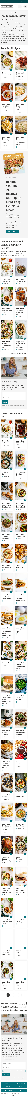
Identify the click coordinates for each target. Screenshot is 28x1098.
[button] (14, 1071)
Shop (20, 1090)
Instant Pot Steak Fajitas (6, 566)
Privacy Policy (7, 1090)
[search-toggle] (20, 6)
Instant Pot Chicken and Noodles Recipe (6, 827)
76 (10, 885)
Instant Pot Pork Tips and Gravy (7, 310)
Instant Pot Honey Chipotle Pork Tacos (7, 344)
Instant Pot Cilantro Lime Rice (21, 984)
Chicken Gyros (5, 473)
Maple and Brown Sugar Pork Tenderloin (20, 344)
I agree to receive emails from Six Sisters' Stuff (13, 1070)
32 (24, 854)
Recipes (5, 12)
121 (10, 134)
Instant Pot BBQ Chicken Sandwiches (6, 505)
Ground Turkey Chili (20, 796)
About (7, 1083)
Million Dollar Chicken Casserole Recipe (6, 764)
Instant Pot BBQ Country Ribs (20, 443)
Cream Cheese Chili (6, 74)
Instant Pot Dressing (20, 921)
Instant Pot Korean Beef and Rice (20, 732)
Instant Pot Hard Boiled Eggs (20, 630)
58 (10, 469)
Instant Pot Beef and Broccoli (6, 984)
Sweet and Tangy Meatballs (20, 75)
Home (2, 12)
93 (24, 134)
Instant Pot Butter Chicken (6, 732)
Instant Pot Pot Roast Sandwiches (6, 597)
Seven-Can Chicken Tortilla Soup (6, 890)
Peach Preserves (19, 566)
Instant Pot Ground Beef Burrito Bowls (20, 505)
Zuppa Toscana (19, 858)
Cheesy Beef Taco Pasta (20, 825)
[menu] (25, 6)
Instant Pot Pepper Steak (21, 535)
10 (24, 469)
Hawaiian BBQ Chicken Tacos (21, 474)
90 (10, 101)
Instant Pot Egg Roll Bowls (21, 280)
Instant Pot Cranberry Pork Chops (6, 953)
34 (24, 276)
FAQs (20, 1087)
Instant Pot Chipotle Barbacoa (6, 536)
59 (24, 338)
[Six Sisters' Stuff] (7, 6)
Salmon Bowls (7, 663)
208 (25, 101)
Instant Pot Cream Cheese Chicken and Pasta (20, 141)
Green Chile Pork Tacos (6, 280)
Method (10, 12)
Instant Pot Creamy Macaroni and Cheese (7, 140)
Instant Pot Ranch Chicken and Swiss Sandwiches (6, 631)
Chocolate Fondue (19, 763)
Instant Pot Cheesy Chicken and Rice (20, 107)
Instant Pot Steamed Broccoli (20, 698)
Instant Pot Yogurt (6, 796)
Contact (7, 1087)
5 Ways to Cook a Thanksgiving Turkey (6, 860)
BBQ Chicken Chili (20, 952)
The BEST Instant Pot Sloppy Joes (20, 890)
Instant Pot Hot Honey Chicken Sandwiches (20, 598)
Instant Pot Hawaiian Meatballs (6, 106)
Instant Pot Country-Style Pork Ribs (20, 311)
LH (14, 1095)
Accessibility (21, 1083)
